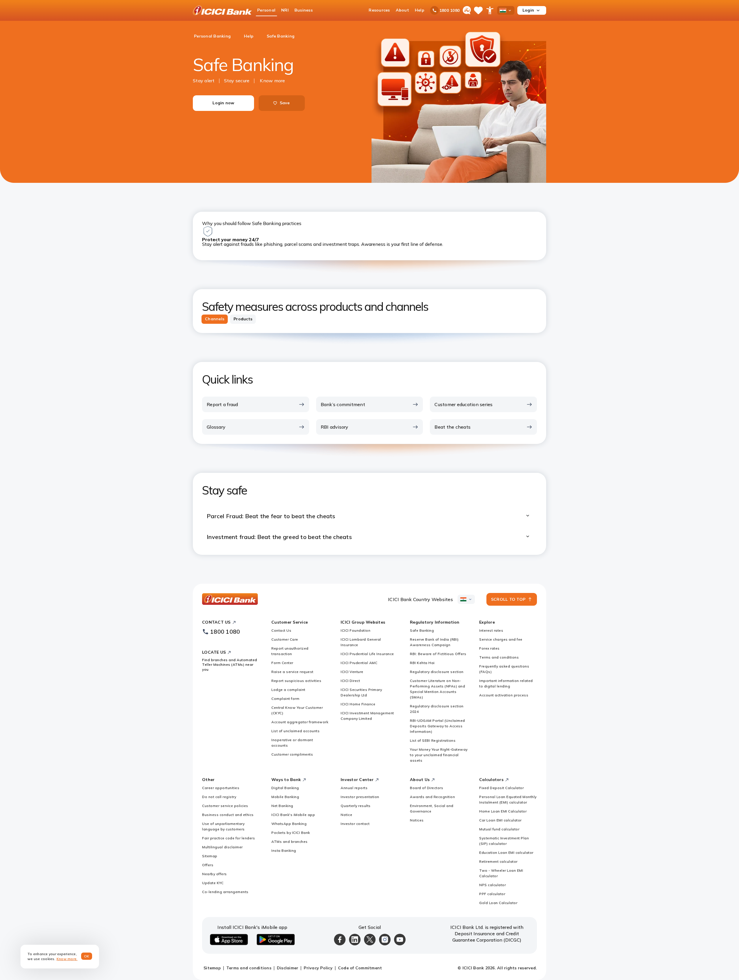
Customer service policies (225, 806)
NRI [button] (285, 10)
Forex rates (489, 648)
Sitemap (209, 856)
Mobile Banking (285, 797)
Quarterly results (356, 806)
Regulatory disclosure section (437, 672)
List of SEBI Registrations (433, 740)
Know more (272, 80)
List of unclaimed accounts (295, 731)
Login (528, 10)
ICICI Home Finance (358, 704)
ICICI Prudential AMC (359, 663)
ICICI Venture (352, 672)
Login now (223, 102)
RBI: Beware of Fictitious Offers (438, 654)
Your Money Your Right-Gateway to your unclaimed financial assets (439, 755)
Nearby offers (214, 874)
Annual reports (354, 788)
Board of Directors (426, 788)
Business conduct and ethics (228, 814)
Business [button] (303, 10)
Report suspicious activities (296, 680)
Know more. (67, 959)
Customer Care (284, 639)
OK (86, 956)
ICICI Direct (350, 680)
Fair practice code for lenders (228, 838)
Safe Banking (422, 630)
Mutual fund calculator (499, 829)
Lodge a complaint (288, 689)
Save (285, 102)
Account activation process (503, 695)
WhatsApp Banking (289, 823)
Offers (207, 865)
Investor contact (355, 823)
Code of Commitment (360, 967)
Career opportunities (220, 788)
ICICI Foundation (355, 630)
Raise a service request (292, 672)
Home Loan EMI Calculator (503, 811)
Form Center (282, 663)
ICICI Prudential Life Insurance (367, 654)
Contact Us (281, 630)
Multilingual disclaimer (222, 847)
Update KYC (212, 883)
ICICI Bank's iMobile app (293, 814)
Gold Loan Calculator (498, 903)
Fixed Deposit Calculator (501, 788)
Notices (417, 820)
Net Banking (282, 806)
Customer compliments (292, 754)
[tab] (214, 319)
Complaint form (285, 698)
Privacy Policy (318, 967)
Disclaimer (287, 967)
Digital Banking (285, 788)
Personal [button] (266, 10)
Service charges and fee (500, 639)
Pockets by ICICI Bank (290, 832)
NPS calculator (492, 885)
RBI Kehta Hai (422, 663)
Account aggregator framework (299, 722)
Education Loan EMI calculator (506, 852)
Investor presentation (360, 797)
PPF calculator (492, 894)
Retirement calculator (498, 861)
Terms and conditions (499, 657)
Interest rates (491, 630)
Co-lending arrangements (225, 892)
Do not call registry (219, 797)
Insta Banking (283, 850)
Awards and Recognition (432, 797)
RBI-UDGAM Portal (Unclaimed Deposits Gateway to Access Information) (437, 726)
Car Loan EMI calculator (500, 820)
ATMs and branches (289, 841)
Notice (346, 814)
